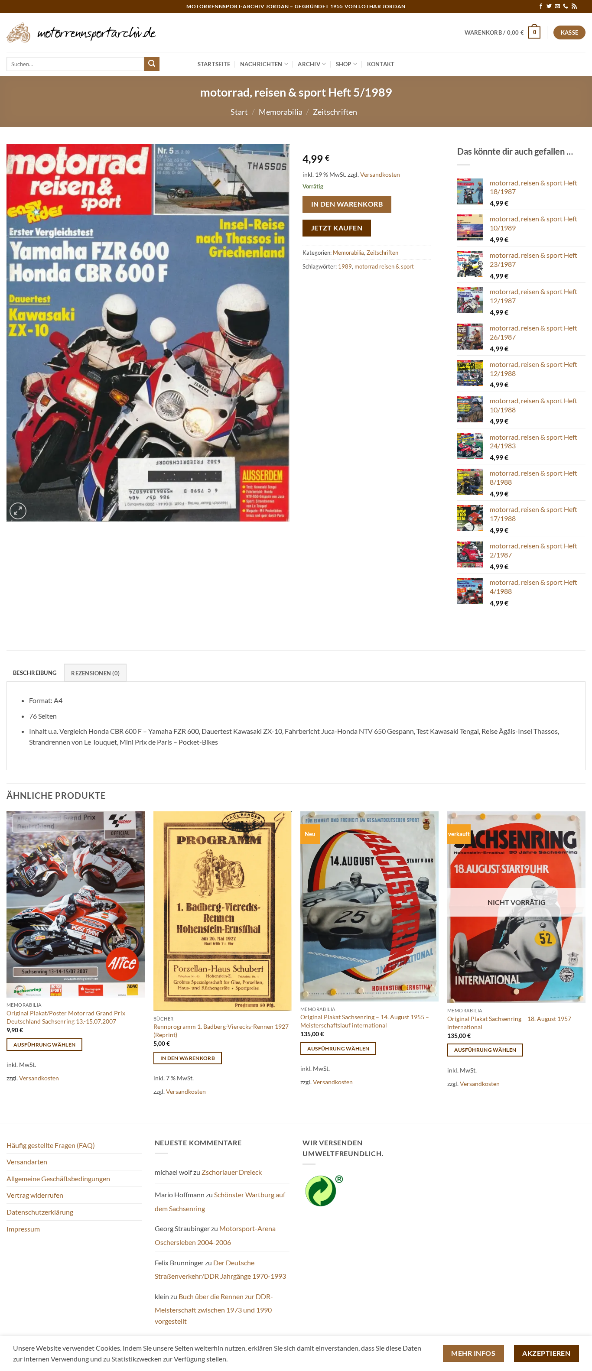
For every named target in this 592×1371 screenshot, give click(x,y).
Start (239, 112)
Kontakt (381, 64)
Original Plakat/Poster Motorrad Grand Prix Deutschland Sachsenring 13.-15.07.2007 (66, 1017)
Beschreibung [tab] (34, 672)
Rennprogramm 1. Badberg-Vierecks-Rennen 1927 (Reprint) (221, 1030)
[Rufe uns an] (565, 6)
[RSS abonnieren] (574, 6)
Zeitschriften (335, 112)
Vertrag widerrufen (35, 1195)
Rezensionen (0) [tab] (95, 673)
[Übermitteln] (151, 64)
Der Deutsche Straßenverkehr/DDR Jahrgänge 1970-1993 (220, 1269)
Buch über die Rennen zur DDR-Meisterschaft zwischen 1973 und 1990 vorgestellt (214, 1308)
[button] (503, 32)
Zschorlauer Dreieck (232, 1172)
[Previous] (6, 966)
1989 (345, 266)
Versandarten (27, 1161)
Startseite (214, 64)
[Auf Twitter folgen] (549, 6)
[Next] (585, 966)
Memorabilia (281, 112)
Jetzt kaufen (337, 228)
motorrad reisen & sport (384, 266)
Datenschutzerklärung (40, 1212)
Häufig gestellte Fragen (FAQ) (51, 1145)
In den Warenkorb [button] (187, 1058)
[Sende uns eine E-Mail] (557, 6)
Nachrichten (261, 64)
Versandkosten (380, 174)
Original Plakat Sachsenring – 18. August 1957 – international (511, 1023)
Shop (343, 64)
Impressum (23, 1229)
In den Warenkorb (347, 204)
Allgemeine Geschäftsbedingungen (58, 1178)
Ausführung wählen (44, 1044)
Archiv (309, 64)
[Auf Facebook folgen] (540, 6)
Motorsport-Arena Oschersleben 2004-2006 (215, 1235)
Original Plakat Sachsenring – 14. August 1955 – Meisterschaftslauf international (364, 1021)
